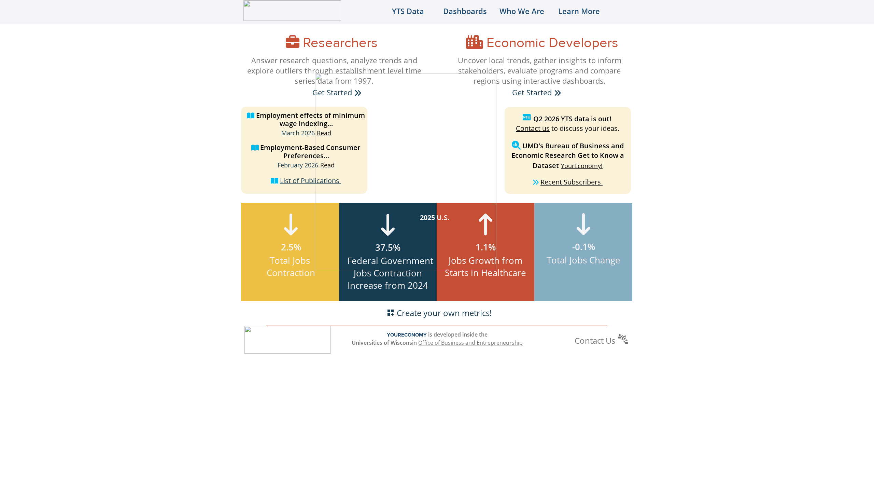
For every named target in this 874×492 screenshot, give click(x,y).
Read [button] (324, 133)
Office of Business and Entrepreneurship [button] (470, 342)
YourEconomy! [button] (582, 166)
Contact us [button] (533, 128)
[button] (358, 92)
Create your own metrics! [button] (444, 312)
